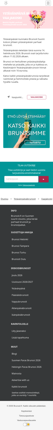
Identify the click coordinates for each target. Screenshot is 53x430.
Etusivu (4, 198)
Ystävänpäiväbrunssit (25, 198)
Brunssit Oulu (19, 259)
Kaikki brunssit (19, 386)
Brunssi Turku (19, 252)
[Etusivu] (6, 3)
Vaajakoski (37, 97)
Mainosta (16, 373)
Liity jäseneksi (19, 330)
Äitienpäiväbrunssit (22, 308)
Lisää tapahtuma (20, 337)
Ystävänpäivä (18, 288)
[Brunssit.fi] (26, 128)
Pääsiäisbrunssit (20, 295)
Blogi (14, 353)
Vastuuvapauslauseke (26, 420)
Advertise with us (20, 380)
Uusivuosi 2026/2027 (22, 281)
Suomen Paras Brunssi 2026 (26, 360)
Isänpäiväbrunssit (21, 314)
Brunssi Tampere (20, 245)
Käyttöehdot (26, 411)
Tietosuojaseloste (29, 185)
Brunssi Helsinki (20, 239)
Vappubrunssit (19, 301)
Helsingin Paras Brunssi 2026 (26, 366)
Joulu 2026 (17, 275)
